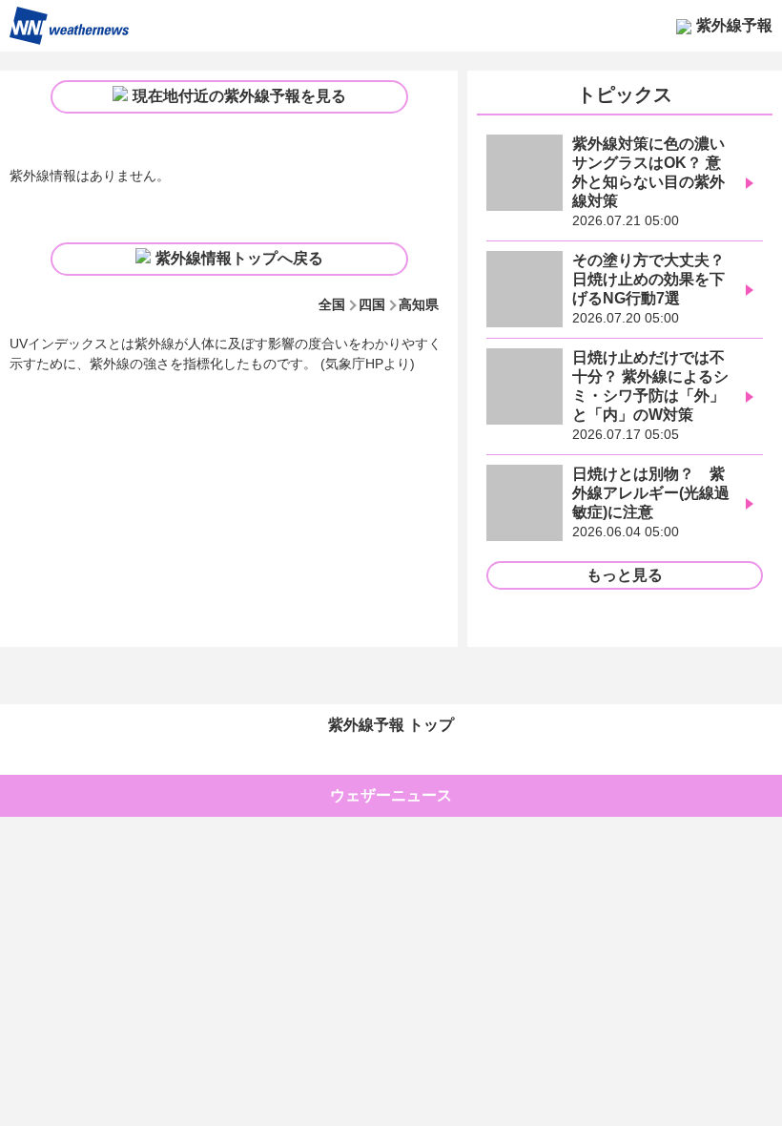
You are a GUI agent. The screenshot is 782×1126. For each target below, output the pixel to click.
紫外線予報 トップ (391, 725)
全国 (332, 304)
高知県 (419, 304)
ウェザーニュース (391, 795)
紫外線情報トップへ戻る (239, 258)
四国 (372, 304)
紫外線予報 (734, 25)
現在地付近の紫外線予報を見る (239, 96)
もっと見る (624, 575)
